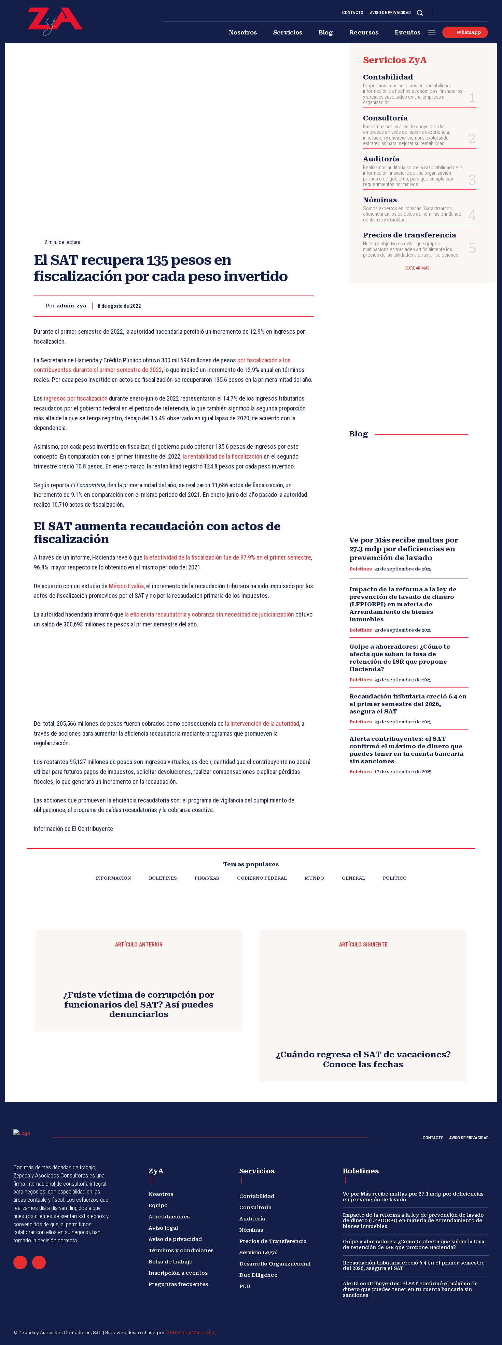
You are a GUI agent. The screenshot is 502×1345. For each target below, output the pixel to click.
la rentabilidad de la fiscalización (222, 456)
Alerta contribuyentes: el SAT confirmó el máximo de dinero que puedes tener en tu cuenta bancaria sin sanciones (406, 750)
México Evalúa (126, 586)
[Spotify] (469, 13)
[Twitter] (477, 13)
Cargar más (417, 268)
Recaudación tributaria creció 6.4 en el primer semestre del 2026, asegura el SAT (408, 704)
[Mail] (20, 1262)
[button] (420, 12)
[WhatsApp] (290, 306)
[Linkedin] (461, 13)
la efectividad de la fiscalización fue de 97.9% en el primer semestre (227, 557)
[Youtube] (485, 13)
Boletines (360, 569)
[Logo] (55, 22)
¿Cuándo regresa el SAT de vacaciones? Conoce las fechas (363, 1059)
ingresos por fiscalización (75, 398)
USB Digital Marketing (191, 1332)
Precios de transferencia (409, 235)
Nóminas (380, 200)
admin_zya (71, 305)
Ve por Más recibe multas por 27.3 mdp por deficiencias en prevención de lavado (403, 549)
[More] (306, 306)
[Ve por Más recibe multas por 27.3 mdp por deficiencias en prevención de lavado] (408, 487)
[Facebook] (444, 13)
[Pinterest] (275, 306)
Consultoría (385, 118)
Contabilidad (388, 77)
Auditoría (381, 159)
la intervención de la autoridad (261, 723)
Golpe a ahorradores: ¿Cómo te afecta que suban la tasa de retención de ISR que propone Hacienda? (399, 657)
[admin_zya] (40, 306)
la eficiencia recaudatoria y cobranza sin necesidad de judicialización (209, 614)
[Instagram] (452, 13)
